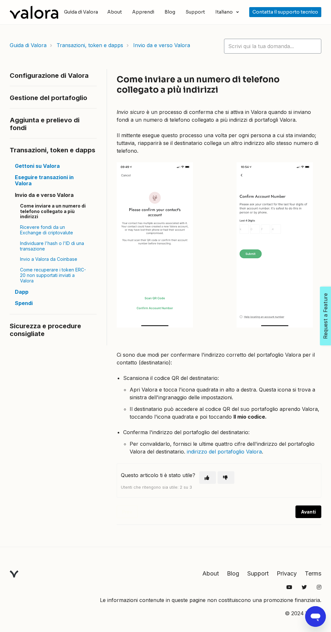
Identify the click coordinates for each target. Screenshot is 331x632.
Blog (170, 12)
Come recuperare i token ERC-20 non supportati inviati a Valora (53, 275)
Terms (313, 573)
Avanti (308, 512)
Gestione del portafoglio (48, 98)
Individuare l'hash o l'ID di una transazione (52, 245)
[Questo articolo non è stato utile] (226, 477)
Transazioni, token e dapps (90, 45)
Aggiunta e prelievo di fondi (45, 124)
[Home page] (34, 12)
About (114, 12)
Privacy (287, 573)
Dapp (21, 292)
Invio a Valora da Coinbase (48, 259)
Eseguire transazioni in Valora (44, 180)
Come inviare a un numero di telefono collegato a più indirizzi (53, 211)
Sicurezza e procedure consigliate (45, 330)
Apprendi (143, 12)
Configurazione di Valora (49, 75)
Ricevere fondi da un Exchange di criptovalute (46, 229)
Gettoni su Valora (37, 166)
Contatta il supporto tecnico (285, 12)
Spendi (24, 303)
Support (195, 12)
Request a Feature (325, 316)
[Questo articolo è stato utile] (207, 477)
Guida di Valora (28, 45)
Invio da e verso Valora (161, 45)
